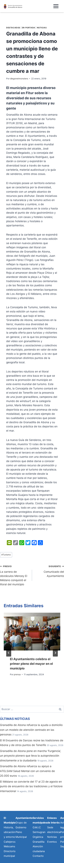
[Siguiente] (55, 653)
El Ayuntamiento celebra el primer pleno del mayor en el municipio (31, 663)
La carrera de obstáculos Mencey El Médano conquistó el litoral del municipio (13, 575)
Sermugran (39, 832)
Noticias (42, 27)
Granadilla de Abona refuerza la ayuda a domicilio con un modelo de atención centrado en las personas (31, 729)
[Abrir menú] (55, 6)
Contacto (38, 855)
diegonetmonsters (19, 78)
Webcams (9, 846)
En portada (28, 27)
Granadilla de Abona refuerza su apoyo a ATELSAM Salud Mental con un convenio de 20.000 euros (27, 771)
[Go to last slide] (8, 653)
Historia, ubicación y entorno (9, 832)
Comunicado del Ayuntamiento (54, 571)
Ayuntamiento (24, 817)
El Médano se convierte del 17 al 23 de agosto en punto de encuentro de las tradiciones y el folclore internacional (31, 786)
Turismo (6, 554)
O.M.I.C (37, 827)
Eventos (52, 841)
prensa (17, 674)
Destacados (13, 27)
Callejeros (9, 841)
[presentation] (32, 631)
